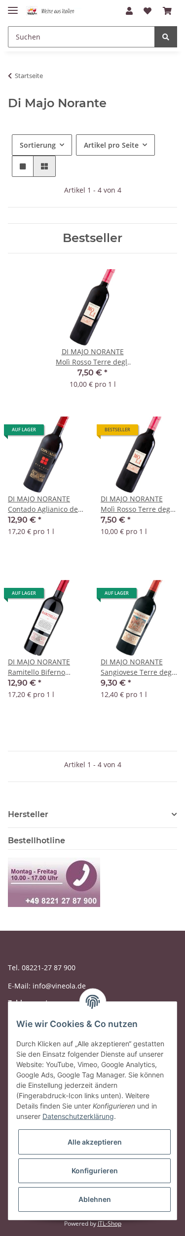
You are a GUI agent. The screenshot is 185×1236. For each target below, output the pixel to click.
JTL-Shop (109, 1223)
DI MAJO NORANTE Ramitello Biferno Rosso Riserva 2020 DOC (39, 667)
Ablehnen (94, 1199)
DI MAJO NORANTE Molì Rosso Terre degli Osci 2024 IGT (137, 504)
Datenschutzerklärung (78, 1116)
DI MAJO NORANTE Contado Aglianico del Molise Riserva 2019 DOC (44, 504)
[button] (129, 11)
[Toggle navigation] (13, 6)
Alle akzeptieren (95, 1142)
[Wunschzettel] (147, 11)
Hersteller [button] (28, 814)
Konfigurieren (95, 1170)
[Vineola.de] (53, 11)
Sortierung (38, 145)
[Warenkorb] (167, 11)
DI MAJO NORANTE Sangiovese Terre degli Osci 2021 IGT (138, 667)
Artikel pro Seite (111, 145)
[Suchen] (165, 36)
